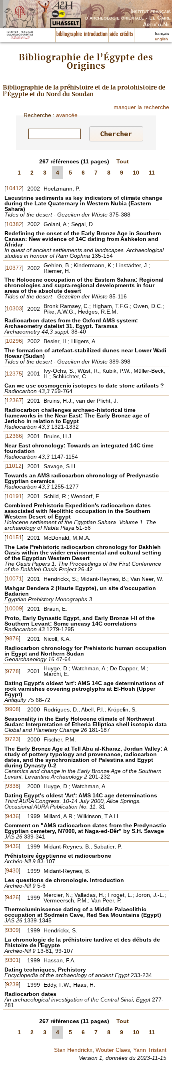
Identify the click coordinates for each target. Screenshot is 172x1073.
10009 (14, 608)
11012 (14, 466)
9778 (12, 671)
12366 (14, 436)
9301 (12, 960)
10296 (14, 341)
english (161, 39)
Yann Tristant (149, 1050)
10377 (14, 267)
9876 (12, 638)
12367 (14, 400)
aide (114, 34)
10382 (14, 224)
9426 (12, 897)
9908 (12, 709)
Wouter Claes (113, 1050)
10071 (14, 578)
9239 (12, 984)
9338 (12, 786)
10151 (14, 537)
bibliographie (69, 34)
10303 (14, 308)
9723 (12, 739)
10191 (14, 496)
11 (152, 172)
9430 (12, 870)
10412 (14, 188)
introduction (96, 34)
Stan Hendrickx (73, 1050)
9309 (12, 930)
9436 (12, 816)
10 (136, 172)
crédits (126, 34)
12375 (14, 373)
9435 (12, 846)
